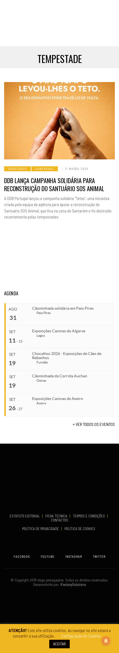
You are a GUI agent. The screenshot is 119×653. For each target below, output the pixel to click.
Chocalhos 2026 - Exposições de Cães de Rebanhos (66, 355)
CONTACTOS (59, 520)
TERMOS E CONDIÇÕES (89, 516)
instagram (73, 556)
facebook (22, 556)
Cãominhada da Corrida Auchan (59, 376)
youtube (48, 556)
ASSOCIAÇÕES (17, 169)
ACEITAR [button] (59, 643)
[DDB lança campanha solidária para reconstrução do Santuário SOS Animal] (59, 120)
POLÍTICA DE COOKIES (80, 528)
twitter (99, 556)
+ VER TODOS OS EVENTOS (94, 424)
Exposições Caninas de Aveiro (57, 398)
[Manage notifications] (106, 640)
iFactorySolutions (72, 584)
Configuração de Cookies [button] (81, 635)
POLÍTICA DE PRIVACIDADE (41, 528)
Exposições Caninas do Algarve (58, 331)
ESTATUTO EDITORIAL (25, 516)
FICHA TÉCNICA (56, 516)
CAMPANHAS (45, 169)
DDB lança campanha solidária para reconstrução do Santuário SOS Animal (54, 184)
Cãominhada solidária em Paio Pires (63, 308)
